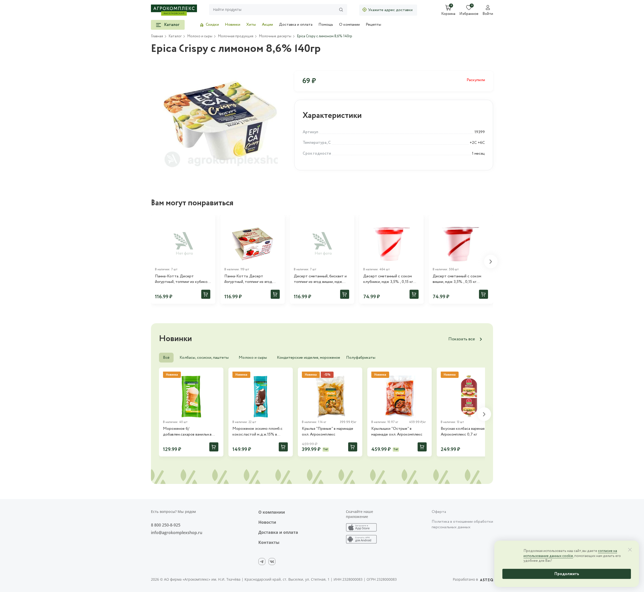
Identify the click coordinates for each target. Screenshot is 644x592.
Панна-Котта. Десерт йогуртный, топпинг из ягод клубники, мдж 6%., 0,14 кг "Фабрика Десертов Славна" (249, 279)
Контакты (268, 542)
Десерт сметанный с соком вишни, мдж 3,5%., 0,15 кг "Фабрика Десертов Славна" (458, 279)
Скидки (212, 24)
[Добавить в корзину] (205, 294)
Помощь (325, 24)
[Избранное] (209, 221)
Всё (166, 357)
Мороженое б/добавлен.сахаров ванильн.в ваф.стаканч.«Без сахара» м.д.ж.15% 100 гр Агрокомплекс (190, 431)
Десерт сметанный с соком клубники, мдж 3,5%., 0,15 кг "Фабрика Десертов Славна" (388, 279)
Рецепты (373, 24)
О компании (349, 24)
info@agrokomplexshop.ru (176, 532)
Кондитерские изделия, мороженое (308, 357)
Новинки (232, 24)
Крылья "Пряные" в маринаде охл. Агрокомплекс (327, 431)
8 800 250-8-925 (165, 525)
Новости (267, 522)
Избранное (468, 14)
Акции (267, 24)
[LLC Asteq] (486, 579)
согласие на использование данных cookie (570, 553)
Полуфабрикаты (360, 357)
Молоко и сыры (253, 357)
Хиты (251, 24)
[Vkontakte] (271, 561)
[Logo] (174, 10)
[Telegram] (261, 561)
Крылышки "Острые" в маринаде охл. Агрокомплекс (396, 431)
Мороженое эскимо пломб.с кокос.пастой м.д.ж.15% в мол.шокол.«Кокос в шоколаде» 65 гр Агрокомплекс (260, 431)
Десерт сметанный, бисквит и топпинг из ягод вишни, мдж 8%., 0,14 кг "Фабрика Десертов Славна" (320, 279)
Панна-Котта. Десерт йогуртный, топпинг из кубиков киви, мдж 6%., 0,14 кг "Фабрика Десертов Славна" (183, 279)
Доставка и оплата (295, 24)
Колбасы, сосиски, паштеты (204, 357)
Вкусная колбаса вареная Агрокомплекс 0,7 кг (463, 431)
